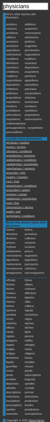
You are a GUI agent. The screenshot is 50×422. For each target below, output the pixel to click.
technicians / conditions (20, 215)
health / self (13, 211)
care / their (12, 181)
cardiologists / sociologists (22, 164)
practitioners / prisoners (20, 155)
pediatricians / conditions (21, 159)
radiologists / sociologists (21, 198)
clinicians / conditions (19, 151)
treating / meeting (17, 177)
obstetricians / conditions (21, 185)
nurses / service (16, 146)
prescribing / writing (18, 190)
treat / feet (12, 203)
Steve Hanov (36, 420)
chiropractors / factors (19, 207)
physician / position (17, 142)
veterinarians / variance (20, 168)
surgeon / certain (16, 194)
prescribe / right (15, 172)
